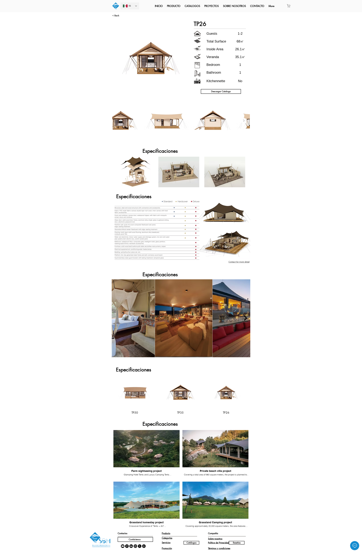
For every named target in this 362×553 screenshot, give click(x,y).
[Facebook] (127, 546)
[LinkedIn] (131, 546)
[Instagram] (135, 546)
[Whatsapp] (144, 546)
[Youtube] (122, 546)
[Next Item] (244, 121)
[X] (139, 546)
